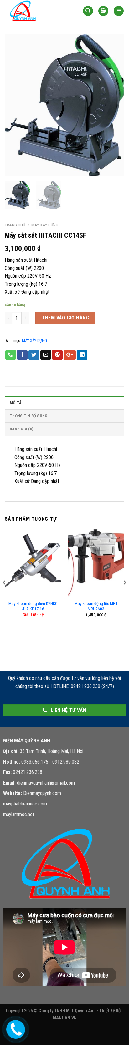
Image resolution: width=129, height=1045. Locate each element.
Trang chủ (15, 224)
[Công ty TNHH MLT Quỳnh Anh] (36, 11)
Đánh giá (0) (21, 429)
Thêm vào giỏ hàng (65, 318)
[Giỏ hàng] (103, 11)
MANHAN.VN (65, 1018)
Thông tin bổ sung (28, 416)
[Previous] (15, 105)
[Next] (114, 105)
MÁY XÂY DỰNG (44, 224)
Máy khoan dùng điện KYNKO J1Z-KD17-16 (33, 606)
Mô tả (16, 402)
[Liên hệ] (14, 1028)
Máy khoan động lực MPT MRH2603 (96, 606)
